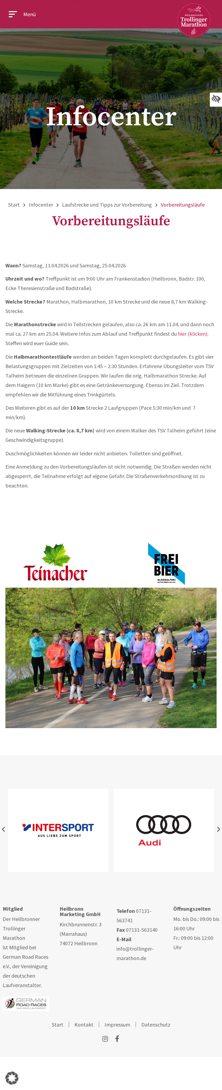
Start (14, 204)
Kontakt (83, 1024)
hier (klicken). (193, 333)
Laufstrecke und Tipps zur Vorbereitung (107, 204)
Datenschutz (155, 1024)
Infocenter (41, 204)
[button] (3, 829)
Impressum (117, 1024)
